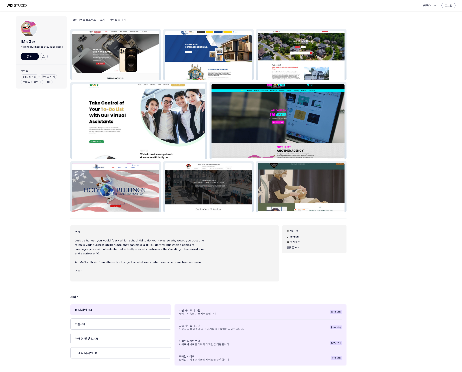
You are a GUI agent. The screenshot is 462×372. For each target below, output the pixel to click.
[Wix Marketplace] (16, 5)
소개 (102, 19)
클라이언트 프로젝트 (84, 19)
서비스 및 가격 (118, 19)
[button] (115, 54)
